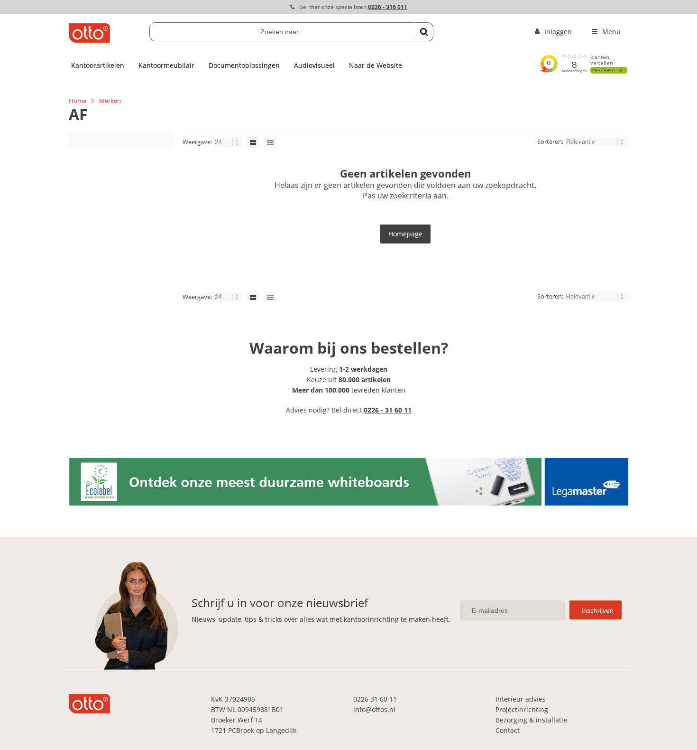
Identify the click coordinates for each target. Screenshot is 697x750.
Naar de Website (375, 65)
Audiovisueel (314, 65)
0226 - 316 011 (387, 7)
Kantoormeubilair (166, 65)
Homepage (405, 233)
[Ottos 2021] (89, 40)
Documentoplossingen (244, 65)
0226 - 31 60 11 (388, 409)
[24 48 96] (228, 142)
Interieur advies (520, 698)
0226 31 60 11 (375, 698)
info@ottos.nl (374, 709)
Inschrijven (597, 610)
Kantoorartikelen (97, 65)
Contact (507, 730)
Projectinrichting (521, 709)
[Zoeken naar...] (423, 31)
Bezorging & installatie (531, 719)
